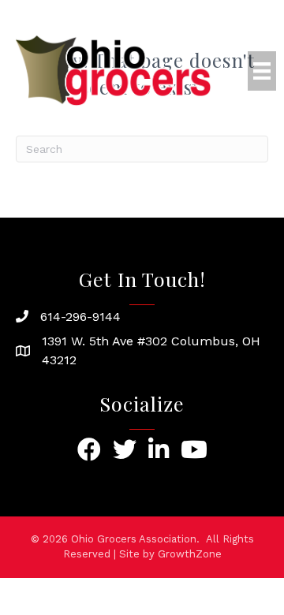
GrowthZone (190, 554)
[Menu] (262, 71)
